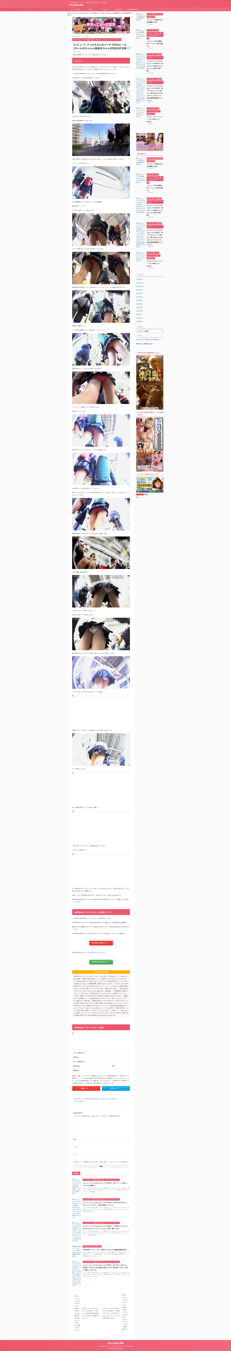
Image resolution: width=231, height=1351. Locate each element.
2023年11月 (139, 282)
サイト (75, 1154)
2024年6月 (139, 279)
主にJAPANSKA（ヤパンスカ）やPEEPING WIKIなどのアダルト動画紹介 (115, 1346)
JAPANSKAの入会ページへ (99, 962)
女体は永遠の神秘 (76, 5)
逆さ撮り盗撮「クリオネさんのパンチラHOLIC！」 (104, 1098)
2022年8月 (139, 311)
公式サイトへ (115, 1088)
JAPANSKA (77, 1098)
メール (75, 1147)
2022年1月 (139, 314)
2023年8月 (139, 293)
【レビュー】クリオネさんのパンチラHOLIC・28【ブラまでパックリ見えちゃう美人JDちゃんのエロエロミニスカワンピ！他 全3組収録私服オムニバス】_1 (155, 93)
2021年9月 (139, 321)
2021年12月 (139, 318)
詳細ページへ (85, 1088)
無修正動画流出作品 (132, 9)
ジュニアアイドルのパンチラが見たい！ (148, 339)
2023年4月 (139, 307)
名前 (75, 1139)
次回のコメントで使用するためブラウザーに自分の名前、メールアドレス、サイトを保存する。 (102, 1162)
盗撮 (89, 1098)
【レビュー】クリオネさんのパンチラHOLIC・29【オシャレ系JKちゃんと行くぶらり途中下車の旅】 (155, 66)
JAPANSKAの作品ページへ (99, 943)
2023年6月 (139, 300)
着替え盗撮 (118, 9)
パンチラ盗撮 (103, 9)
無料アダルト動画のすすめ (144, 343)
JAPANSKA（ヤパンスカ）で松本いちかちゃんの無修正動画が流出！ (105, 1250)
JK (74, 1101)
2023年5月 (139, 304)
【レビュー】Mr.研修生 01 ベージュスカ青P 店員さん (155, 43)
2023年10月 (139, 286)
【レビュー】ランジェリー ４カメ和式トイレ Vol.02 (155, 119)
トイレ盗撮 (89, 9)
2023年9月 (139, 289)
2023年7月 (139, 297)
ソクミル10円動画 (75, 9)
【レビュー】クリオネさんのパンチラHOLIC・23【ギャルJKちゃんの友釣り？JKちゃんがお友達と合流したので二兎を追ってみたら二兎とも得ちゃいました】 (105, 1267)
